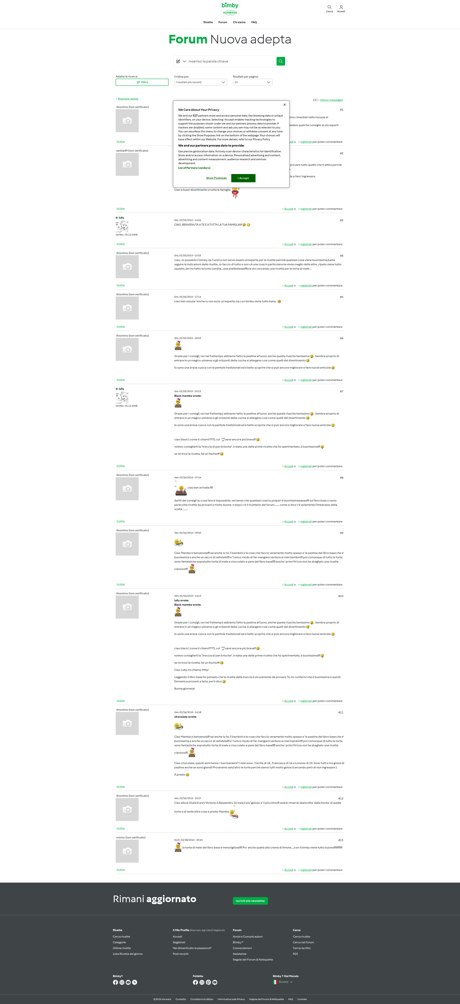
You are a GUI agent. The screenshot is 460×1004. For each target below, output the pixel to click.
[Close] (285, 105)
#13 (340, 840)
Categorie (119, 942)
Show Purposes (216, 178)
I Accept (243, 178)
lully (121, 217)
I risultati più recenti (189, 82)
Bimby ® (238, 942)
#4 (341, 255)
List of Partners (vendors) (194, 168)
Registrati (179, 942)
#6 (341, 338)
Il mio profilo (199, 930)
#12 (340, 798)
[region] (231, 144)
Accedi (288, 208)
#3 (341, 220)
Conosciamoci (242, 948)
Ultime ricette (122, 948)
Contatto (181, 999)
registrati (306, 142)
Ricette (117, 930)
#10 (340, 596)
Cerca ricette (121, 936)
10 (236, 82)
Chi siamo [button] (239, 22)
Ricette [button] (208, 22)
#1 (341, 109)
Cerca (297, 930)
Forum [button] (222, 22)
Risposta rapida (128, 98)
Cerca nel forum (303, 942)
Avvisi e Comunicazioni (248, 936)
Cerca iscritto (302, 948)
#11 (340, 712)
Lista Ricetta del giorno (128, 954)
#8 (341, 477)
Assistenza (239, 954)
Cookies (302, 999)
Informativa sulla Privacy (231, 999)
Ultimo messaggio (331, 100)
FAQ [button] (254, 22)
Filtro (144, 82)
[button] (329, 8)
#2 (341, 153)
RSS (295, 954)
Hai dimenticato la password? (192, 948)
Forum (237, 930)
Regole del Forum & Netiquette (253, 959)
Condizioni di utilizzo (201, 999)
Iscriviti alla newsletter (250, 901)
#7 (341, 391)
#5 (341, 297)
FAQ (290, 999)
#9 (341, 533)
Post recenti (180, 954)
